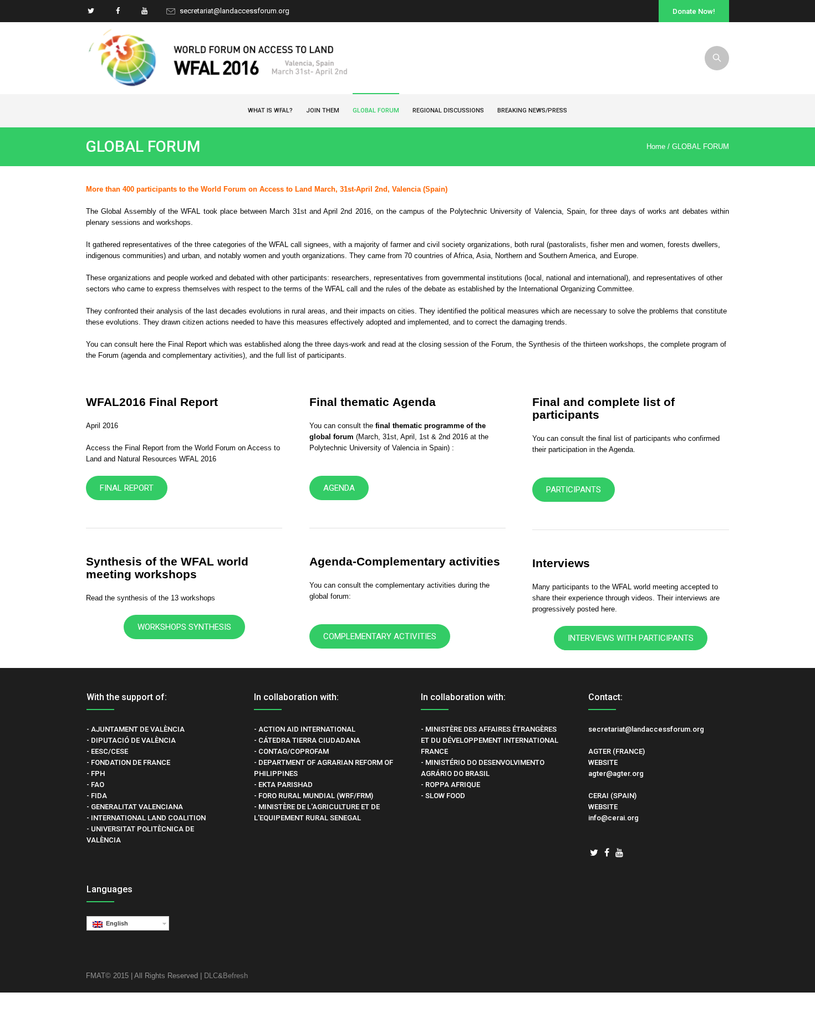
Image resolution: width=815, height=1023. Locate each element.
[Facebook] (118, 11)
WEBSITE (603, 762)
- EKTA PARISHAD (283, 784)
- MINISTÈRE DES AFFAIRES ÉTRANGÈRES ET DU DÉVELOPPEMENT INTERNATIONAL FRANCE (489, 740)
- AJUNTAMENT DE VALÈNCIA (135, 729)
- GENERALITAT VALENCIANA (134, 807)
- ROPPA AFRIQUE (450, 784)
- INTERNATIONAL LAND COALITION (146, 818)
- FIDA (96, 795)
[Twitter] (91, 11)
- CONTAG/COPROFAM (291, 751)
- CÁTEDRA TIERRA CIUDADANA (307, 740)
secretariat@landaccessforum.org (234, 11)
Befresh (235, 975)
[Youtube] (144, 11)
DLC (211, 975)
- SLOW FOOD (443, 795)
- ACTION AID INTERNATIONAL (304, 729)
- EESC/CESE (107, 751)
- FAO (95, 784)
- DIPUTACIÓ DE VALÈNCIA (131, 740)
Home (655, 146)
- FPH (95, 773)
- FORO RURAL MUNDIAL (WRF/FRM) (313, 795)
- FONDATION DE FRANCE (128, 762)
